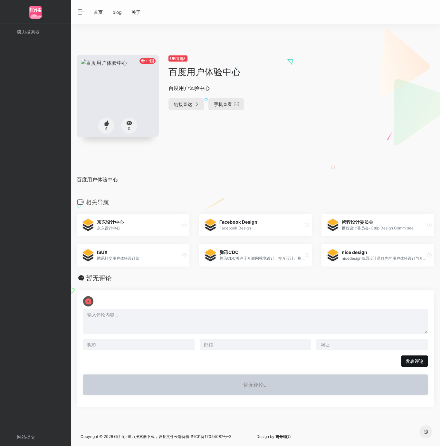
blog (117, 12)
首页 (98, 12)
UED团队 (178, 58)
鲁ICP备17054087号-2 (210, 436)
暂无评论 (99, 278)
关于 (135, 12)
